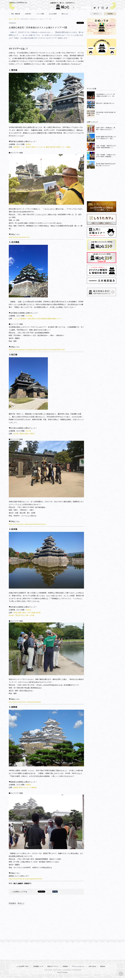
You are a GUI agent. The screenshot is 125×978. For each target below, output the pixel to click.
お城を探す (28, 14)
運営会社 (102, 966)
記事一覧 (16, 19)
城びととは (65, 14)
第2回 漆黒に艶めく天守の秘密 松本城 (26, 613)
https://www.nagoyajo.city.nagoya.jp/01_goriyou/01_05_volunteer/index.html (37, 350)
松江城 (28, 431)
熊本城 (28, 144)
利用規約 (65, 966)
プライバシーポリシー (78, 966)
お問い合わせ (92, 966)
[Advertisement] (101, 71)
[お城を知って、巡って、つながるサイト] (62, 6)
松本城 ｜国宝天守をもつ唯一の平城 (21, 615)
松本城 (28, 610)
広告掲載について (38, 966)
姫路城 (28, 785)
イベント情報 (40, 14)
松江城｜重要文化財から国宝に (24, 434)
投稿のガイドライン (53, 966)
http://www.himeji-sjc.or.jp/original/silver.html (26, 879)
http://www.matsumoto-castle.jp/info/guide (25, 702)
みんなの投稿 (53, 14)
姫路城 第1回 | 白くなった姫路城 (24, 787)
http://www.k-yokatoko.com (19, 237)
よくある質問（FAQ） (23, 966)
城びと (10, 19)
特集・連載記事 (15, 14)
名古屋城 (29, 316)
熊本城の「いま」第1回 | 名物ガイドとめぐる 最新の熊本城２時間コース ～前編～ (42, 147)
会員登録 (110, 13)
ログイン (96, 13)
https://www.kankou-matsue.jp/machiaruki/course (27, 524)
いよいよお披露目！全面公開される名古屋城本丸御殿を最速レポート (37, 319)
